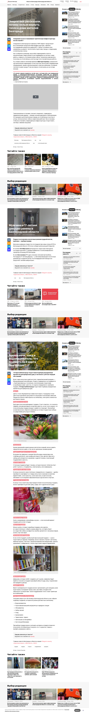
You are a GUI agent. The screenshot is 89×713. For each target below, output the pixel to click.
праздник (46, 646)
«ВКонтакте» (28, 137)
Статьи (32, 4)
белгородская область (26, 140)
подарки (16, 646)
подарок (23, 646)
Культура (37, 4)
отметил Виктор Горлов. (21, 82)
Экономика (43, 4)
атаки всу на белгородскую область (22, 143)
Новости (9, 4)
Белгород (15, 4)
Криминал (57, 4)
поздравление (38, 646)
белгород (16, 140)
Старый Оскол (21, 4)
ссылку (32, 130)
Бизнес (27, 4)
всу (40, 140)
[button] (77, 53)
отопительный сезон (42, 143)
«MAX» (35, 137)
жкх (34, 143)
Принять (77, 710)
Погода (52, 4)
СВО (48, 4)
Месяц (78, 9)
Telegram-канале (47, 135)
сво (35, 140)
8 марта (29, 646)
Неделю (72, 9)
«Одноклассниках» (18, 137)
